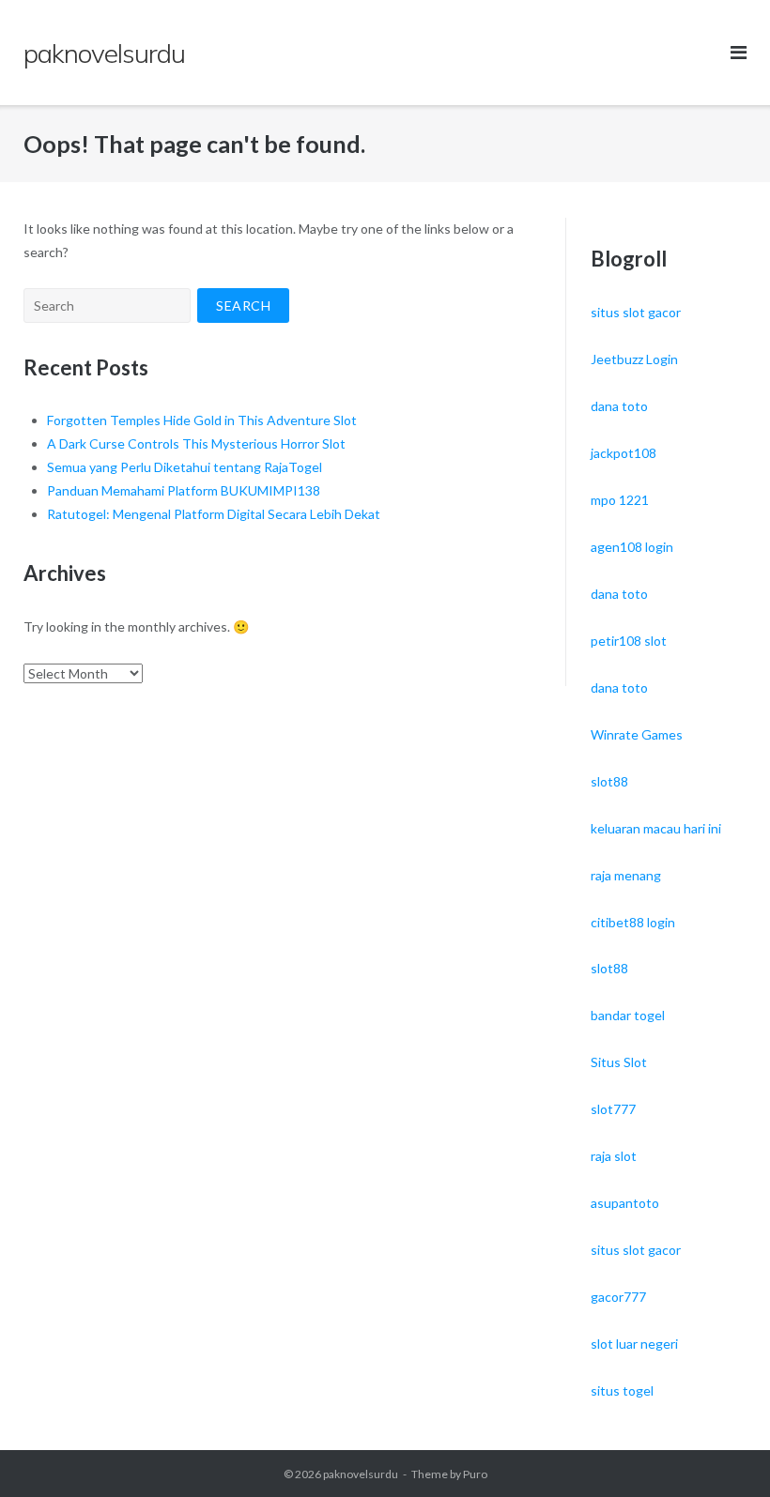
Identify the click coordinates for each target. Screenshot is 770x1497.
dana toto (619, 406)
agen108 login (632, 547)
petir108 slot (629, 641)
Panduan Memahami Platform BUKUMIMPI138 (183, 490)
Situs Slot (619, 1062)
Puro (475, 1474)
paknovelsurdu (360, 1474)
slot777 (613, 1109)
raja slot (614, 1156)
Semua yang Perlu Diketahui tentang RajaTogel (184, 467)
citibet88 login (633, 922)
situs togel (622, 1390)
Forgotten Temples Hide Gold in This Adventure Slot (202, 420)
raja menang (626, 875)
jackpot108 (623, 453)
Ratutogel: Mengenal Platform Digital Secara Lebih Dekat (213, 514)
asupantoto (625, 1203)
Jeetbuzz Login (634, 359)
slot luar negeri (634, 1344)
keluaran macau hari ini (656, 828)
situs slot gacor (636, 312)
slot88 (609, 781)
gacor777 (618, 1297)
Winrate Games (637, 734)
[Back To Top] (724, 1452)
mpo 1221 (620, 500)
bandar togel (628, 1015)
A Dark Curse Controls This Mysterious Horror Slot (196, 443)
